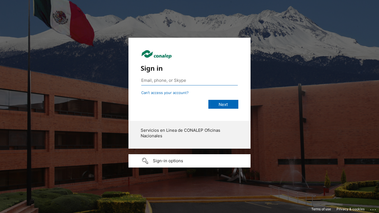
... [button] (373, 208)
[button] (189, 161)
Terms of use (321, 209)
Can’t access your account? (165, 92)
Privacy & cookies (351, 209)
